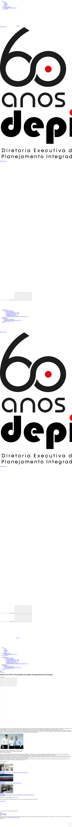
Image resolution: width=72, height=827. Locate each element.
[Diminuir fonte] (24, 17)
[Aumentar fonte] (8, 17)
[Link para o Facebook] (8, 308)
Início (1, 671)
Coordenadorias (4, 309)
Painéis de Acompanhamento (9, 319)
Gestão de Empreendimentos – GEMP (12, 312)
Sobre (5, 2)
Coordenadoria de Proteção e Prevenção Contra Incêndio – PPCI (17, 316)
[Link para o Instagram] (24, 308)
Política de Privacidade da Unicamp (14, 817)
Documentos (4, 317)
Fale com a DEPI (5, 8)
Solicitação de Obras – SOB (9, 321)
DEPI (3, 1)
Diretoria (5, 5)
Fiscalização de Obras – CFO (11, 314)
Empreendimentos (5, 318)
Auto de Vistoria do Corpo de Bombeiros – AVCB (12, 320)
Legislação (6, 4)
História (5, 3)
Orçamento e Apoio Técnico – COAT (12, 313)
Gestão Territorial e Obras (8, 310)
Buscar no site (12, 299)
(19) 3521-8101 (2, 801)
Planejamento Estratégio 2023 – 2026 (10, 7)
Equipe (5, 652)
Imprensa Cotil (4, 761)
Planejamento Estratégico (6, 6)
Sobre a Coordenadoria (10, 311)
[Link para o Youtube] (40, 308)
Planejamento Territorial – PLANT (12, 315)
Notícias (3, 322)
